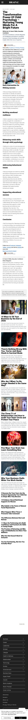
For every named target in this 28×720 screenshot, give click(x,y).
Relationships (7, 574)
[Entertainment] (23, 584)
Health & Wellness (8, 570)
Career (5, 556)
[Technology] (23, 577)
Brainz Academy (7, 597)
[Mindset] (23, 563)
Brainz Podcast (7, 601)
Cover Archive (7, 604)
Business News (7, 587)
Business (5, 553)
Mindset (5, 563)
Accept (20, 718)
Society (5, 580)
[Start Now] (14, 322)
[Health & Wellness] (23, 570)
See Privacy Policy (12, 714)
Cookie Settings (7, 718)
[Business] (23, 553)
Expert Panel (6, 591)
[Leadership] (23, 560)
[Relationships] (23, 574)
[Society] (23, 580)
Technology (6, 577)
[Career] (23, 556)
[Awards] (23, 594)
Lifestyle (5, 567)
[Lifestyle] (23, 567)
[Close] (26, 711)
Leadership (6, 560)
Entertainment (7, 584)
